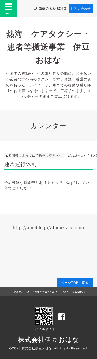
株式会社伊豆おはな (48, 339)
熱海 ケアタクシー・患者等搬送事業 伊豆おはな (48, 47)
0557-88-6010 (52, 8)
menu (8, 13)
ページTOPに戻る (74, 283)
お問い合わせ (81, 8)
